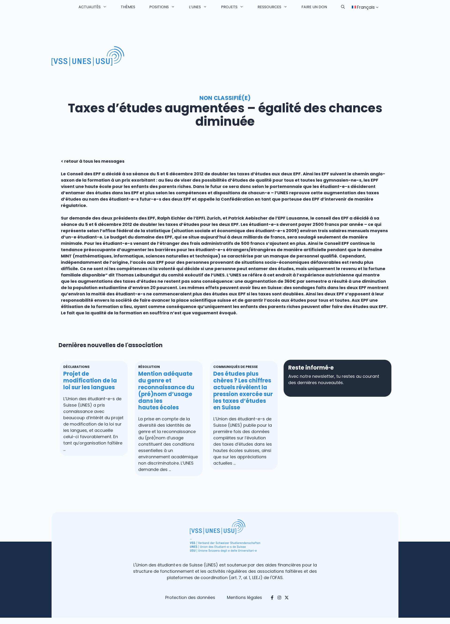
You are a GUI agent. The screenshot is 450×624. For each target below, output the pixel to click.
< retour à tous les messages (92, 161)
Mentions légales (244, 597)
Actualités (90, 7)
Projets (229, 7)
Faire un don (314, 7)
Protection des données (190, 597)
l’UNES (195, 7)
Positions (159, 7)
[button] (343, 7)
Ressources (269, 7)
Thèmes (128, 7)
